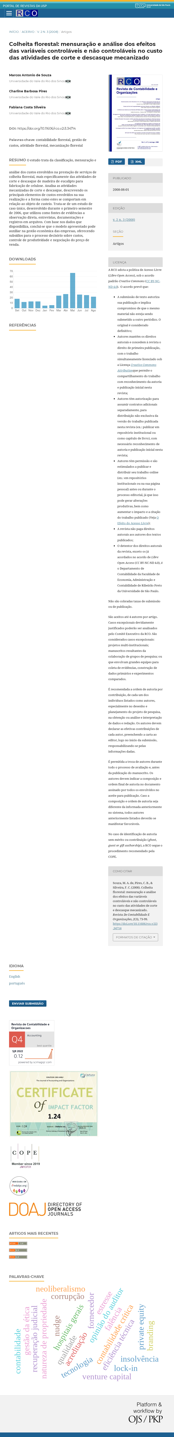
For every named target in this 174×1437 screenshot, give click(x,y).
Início (14, 31)
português (17, 983)
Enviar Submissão (28, 1003)
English (14, 976)
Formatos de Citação (134, 937)
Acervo (28, 31)
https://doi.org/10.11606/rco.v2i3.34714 (46, 128)
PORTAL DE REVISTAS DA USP (25, 6)
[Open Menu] (9, 13)
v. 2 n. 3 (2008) (47, 31)
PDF (118, 161)
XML (138, 161)
